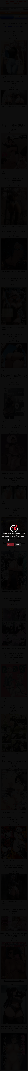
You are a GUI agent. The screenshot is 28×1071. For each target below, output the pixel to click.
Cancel (18, 544)
